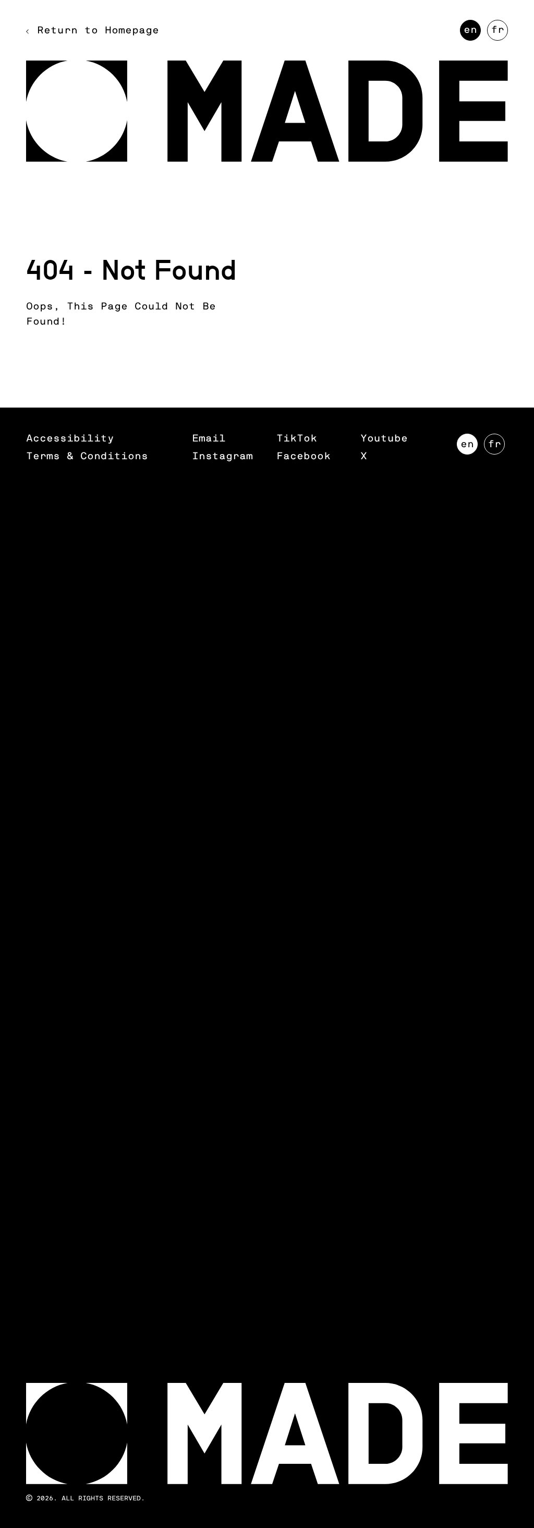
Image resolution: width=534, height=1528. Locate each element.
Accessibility (70, 439)
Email (209, 439)
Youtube (384, 439)
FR (499, 33)
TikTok (296, 439)
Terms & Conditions (87, 456)
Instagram (222, 456)
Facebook (303, 456)
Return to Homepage (98, 30)
